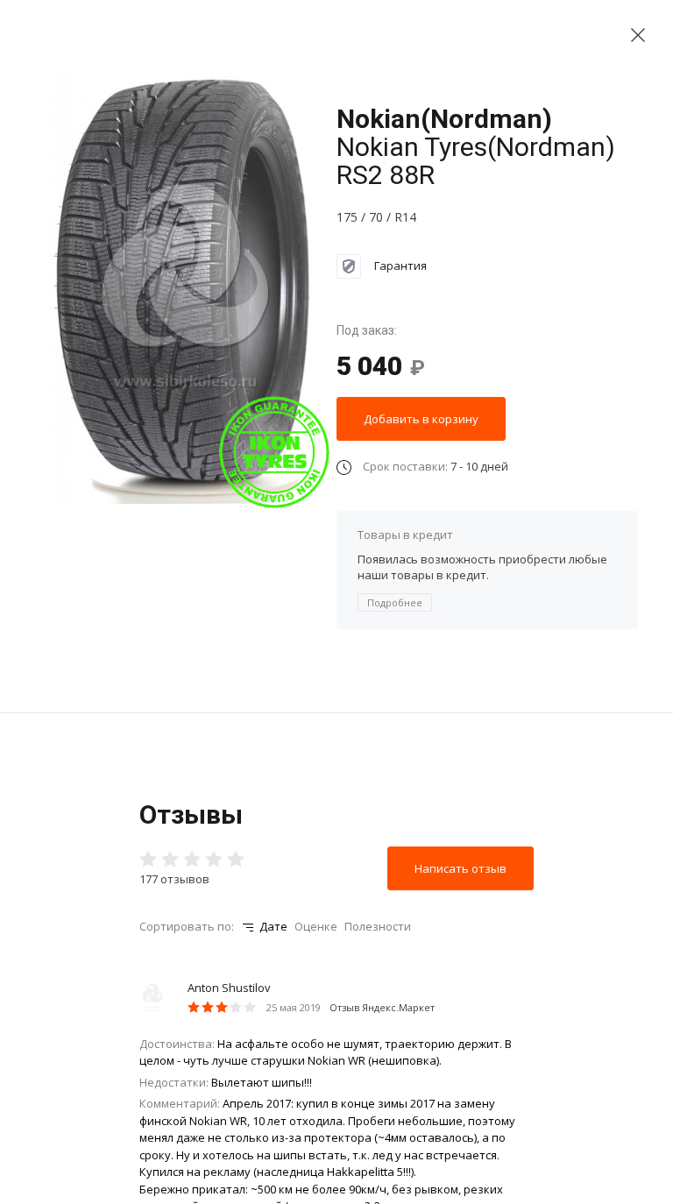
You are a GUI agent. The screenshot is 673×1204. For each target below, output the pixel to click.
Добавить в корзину (421, 419)
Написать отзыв (460, 868)
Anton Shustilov (229, 987)
